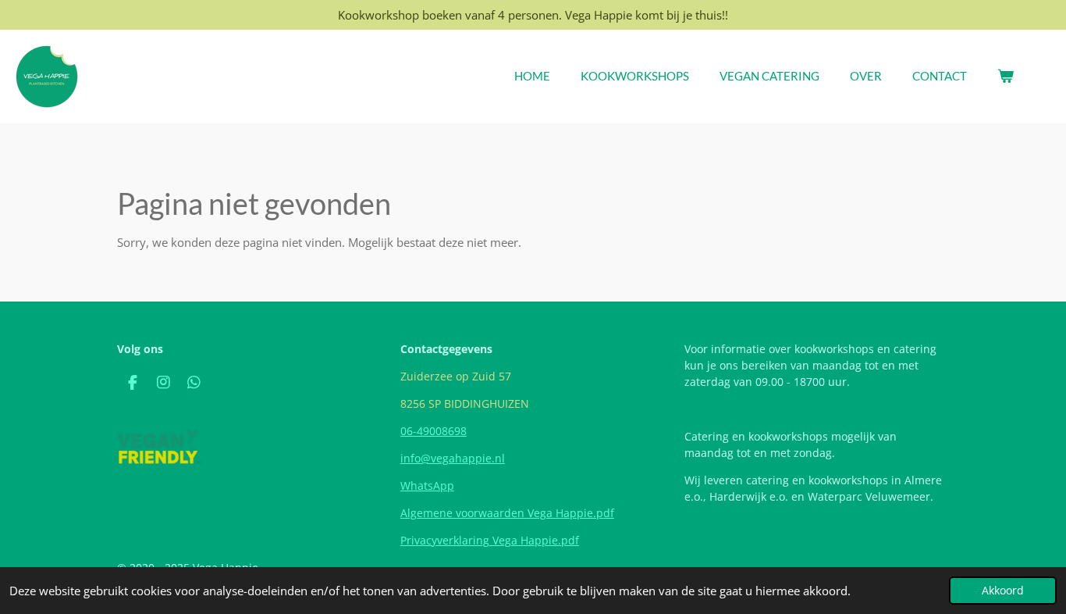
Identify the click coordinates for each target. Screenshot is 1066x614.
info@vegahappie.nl (452, 458)
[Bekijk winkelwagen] (1005, 76)
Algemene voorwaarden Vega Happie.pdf (507, 512)
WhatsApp (427, 485)
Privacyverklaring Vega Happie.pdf (489, 540)
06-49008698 (433, 430)
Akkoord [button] (1003, 591)
